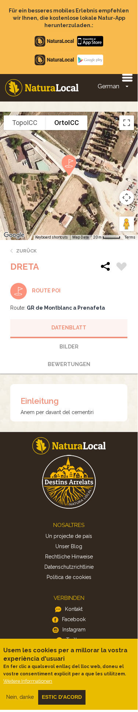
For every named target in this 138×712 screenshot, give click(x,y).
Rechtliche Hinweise (69, 557)
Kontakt (74, 609)
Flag (121, 267)
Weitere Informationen (27, 681)
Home (42, 87)
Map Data (80, 237)
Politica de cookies (69, 577)
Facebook (74, 619)
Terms (130, 237)
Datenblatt (68, 328)
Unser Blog (68, 546)
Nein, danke (20, 697)
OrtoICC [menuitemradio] (66, 122)
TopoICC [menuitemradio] (24, 122)
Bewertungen (69, 364)
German (108, 86)
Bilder (69, 347)
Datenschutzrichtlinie (69, 567)
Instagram (74, 629)
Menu (126, 77)
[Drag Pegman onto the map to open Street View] (126, 224)
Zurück (26, 251)
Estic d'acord (62, 697)
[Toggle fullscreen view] (126, 122)
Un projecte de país (69, 536)
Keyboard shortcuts (51, 237)
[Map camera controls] (126, 197)
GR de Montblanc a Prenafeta (66, 308)
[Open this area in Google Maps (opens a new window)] (14, 235)
